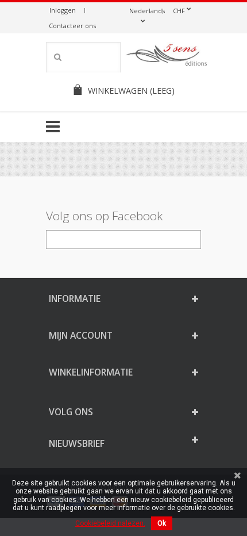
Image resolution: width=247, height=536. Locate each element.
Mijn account (81, 335)
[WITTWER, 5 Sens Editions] (167, 57)
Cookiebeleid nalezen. (110, 523)
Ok (161, 523)
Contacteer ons (72, 25)
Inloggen (62, 10)
